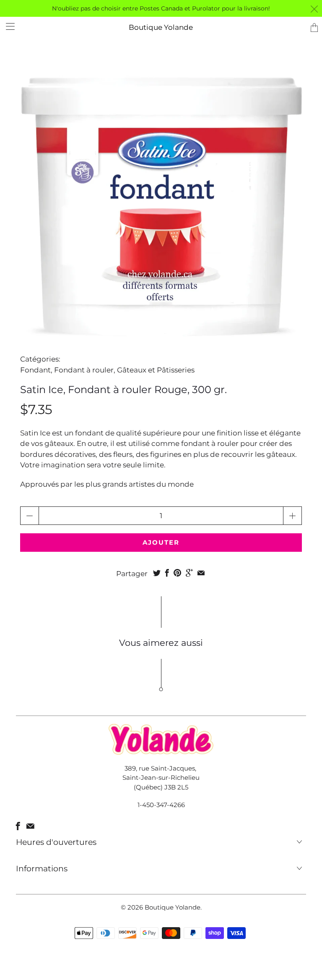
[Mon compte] (7, 26)
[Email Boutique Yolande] (30, 826)
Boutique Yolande (161, 27)
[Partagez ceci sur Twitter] (157, 573)
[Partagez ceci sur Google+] (189, 573)
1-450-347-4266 (161, 805)
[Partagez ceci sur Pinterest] (177, 573)
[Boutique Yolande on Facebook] (18, 826)
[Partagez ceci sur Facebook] (167, 573)
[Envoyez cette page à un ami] (201, 573)
